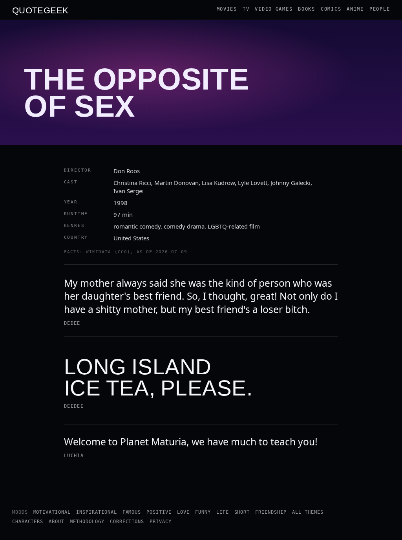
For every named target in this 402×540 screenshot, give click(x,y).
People (379, 9)
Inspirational (96, 512)
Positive (159, 512)
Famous (131, 512)
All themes (307, 512)
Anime (355, 9)
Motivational (52, 512)
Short (242, 512)
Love (183, 512)
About (56, 521)
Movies (227, 9)
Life (222, 512)
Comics (331, 9)
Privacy (161, 521)
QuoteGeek (40, 9)
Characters (28, 521)
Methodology (87, 521)
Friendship (271, 512)
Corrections (127, 521)
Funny (203, 512)
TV (246, 9)
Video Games (273, 9)
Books (306, 9)
